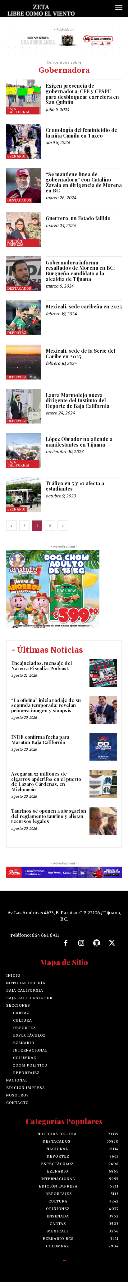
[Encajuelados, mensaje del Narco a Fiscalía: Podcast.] (103, 673)
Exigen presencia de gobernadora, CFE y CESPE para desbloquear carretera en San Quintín (82, 93)
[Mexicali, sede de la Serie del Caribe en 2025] (23, 362)
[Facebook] (66, 943)
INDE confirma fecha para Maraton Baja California (40, 739)
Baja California (18, 110)
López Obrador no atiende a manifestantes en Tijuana (79, 442)
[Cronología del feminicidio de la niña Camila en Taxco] (23, 141)
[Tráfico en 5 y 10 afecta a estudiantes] (23, 494)
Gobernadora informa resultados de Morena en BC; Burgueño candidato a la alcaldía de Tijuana (80, 270)
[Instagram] (81, 943)
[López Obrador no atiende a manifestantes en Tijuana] (23, 450)
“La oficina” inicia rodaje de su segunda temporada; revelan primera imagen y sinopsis (46, 705)
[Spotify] (96, 943)
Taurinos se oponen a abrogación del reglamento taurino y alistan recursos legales (48, 816)
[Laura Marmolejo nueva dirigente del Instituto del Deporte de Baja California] (23, 406)
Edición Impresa (15, 243)
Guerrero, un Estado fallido (78, 218)
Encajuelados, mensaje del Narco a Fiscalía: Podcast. (41, 665)
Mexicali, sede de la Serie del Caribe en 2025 (80, 353)
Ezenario (16, 156)
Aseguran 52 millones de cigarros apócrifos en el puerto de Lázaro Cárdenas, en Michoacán (46, 781)
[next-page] (62, 525)
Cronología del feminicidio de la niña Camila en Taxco (81, 133)
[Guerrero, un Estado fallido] (23, 229)
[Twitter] (112, 943)
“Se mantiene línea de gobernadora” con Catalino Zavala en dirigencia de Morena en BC (84, 182)
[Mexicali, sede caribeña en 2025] (23, 317)
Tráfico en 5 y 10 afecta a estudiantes (75, 486)
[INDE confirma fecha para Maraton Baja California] (103, 747)
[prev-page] (11, 525)
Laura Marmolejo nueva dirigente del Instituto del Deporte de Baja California (77, 400)
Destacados (19, 200)
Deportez (16, 333)
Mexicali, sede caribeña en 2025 (84, 306)
